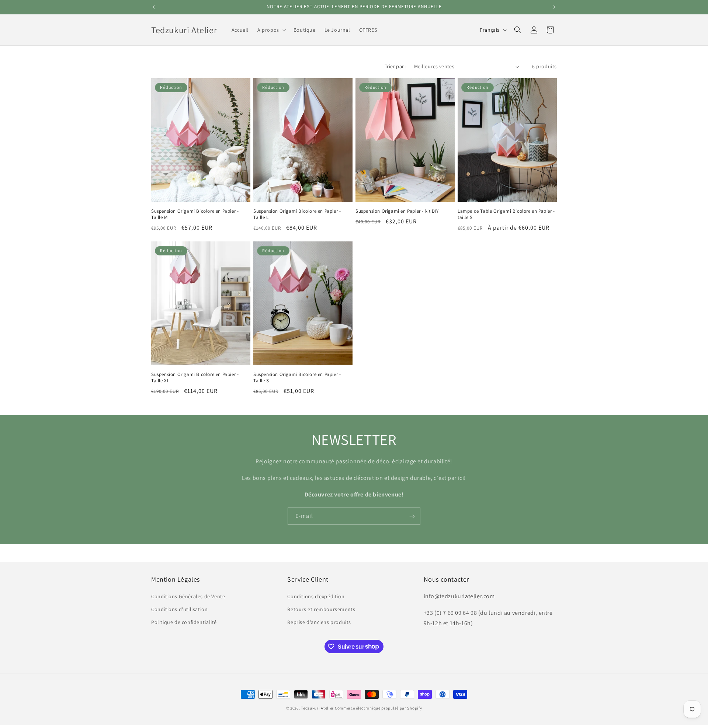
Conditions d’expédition (315, 596)
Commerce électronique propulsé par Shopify (378, 708)
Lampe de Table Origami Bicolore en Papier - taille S (506, 214)
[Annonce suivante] (554, 7)
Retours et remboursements (321, 609)
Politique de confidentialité (184, 621)
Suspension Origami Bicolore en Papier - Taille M (195, 214)
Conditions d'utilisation (179, 609)
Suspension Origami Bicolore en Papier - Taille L (297, 214)
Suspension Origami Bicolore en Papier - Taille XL (195, 378)
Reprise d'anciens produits (319, 621)
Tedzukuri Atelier (317, 708)
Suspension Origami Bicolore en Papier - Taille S (297, 378)
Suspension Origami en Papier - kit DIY (397, 211)
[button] (271, 30)
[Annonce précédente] (154, 7)
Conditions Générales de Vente (188, 596)
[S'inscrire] (412, 516)
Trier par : (395, 66)
